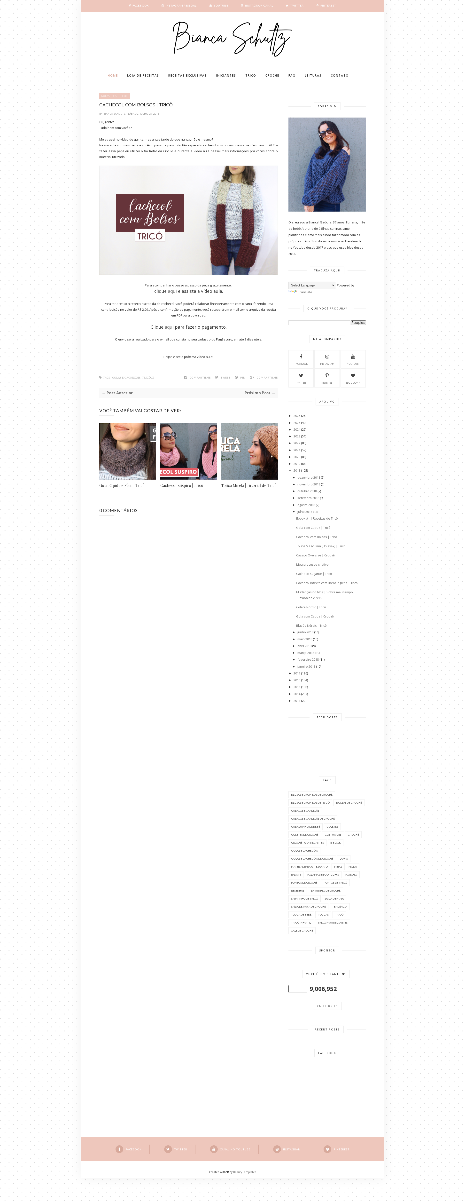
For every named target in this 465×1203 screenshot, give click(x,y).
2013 (297, 700)
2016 (297, 680)
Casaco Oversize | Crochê (315, 555)
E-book (335, 842)
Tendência (339, 906)
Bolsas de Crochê (349, 802)
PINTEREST (327, 382)
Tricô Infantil (301, 922)
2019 (297, 463)
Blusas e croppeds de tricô (310, 802)
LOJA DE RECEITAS (143, 75)
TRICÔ (250, 75)
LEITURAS (313, 75)
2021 (297, 450)
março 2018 (305, 652)
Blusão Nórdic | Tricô (311, 625)
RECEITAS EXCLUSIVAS (187, 75)
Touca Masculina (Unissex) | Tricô (320, 546)
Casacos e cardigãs (305, 810)
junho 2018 (305, 632)
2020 (297, 457)
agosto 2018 (306, 505)
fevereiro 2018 (308, 659)
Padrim (296, 874)
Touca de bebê (301, 914)
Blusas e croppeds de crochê (312, 794)
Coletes (332, 826)
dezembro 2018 (308, 477)
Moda (353, 866)
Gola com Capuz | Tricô (313, 527)
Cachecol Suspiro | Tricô (181, 485)
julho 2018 (304, 511)
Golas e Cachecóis (114, 96)
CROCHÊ (272, 75)
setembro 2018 (308, 498)
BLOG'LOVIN (353, 382)
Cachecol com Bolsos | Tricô (316, 537)
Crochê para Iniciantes (307, 842)
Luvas (344, 858)
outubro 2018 (307, 491)
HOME (113, 75)
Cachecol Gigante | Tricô (314, 573)
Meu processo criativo (312, 564)
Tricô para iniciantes (333, 922)
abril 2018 (304, 646)
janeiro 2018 (306, 666)
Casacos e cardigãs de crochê (313, 818)
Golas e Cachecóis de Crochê (312, 858)
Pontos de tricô (335, 882)
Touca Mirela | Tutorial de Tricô (249, 485)
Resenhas (297, 890)
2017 (297, 673)
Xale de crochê (302, 930)
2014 (297, 694)
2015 (297, 687)
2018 (297, 470)
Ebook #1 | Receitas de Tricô (317, 518)
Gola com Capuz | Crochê (315, 616)
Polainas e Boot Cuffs (323, 874)
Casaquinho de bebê (305, 826)
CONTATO (340, 75)
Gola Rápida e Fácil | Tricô (122, 485)
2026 (297, 415)
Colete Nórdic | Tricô (311, 607)
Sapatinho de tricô (304, 898)
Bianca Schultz (114, 113)
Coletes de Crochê (304, 834)
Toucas (323, 914)
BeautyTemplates (244, 1172)
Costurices (333, 834)
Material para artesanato (309, 866)
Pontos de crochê (304, 882)
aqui (172, 291)
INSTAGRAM (327, 363)
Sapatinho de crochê (326, 890)
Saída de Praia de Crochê (308, 906)
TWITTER (301, 382)
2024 (297, 429)
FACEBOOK (301, 363)
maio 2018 (304, 639)
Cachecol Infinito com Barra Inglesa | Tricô (327, 583)
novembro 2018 (308, 484)
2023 (297, 436)
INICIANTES (226, 75)
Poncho (351, 874)
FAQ (292, 75)
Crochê (353, 834)
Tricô (146, 378)
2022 (297, 443)
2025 (297, 422)
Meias (338, 866)
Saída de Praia (334, 898)
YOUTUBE (353, 363)
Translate (305, 292)
